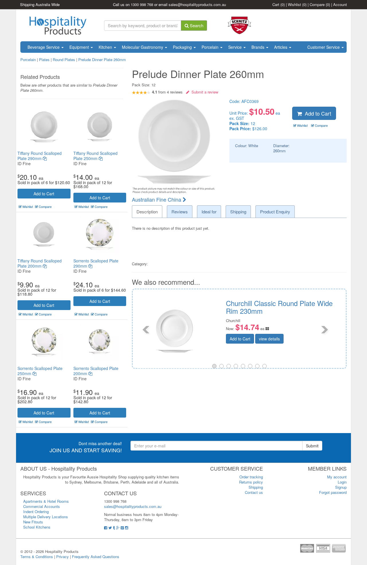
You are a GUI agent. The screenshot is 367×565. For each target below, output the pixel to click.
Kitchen (106, 47)
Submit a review (203, 92)
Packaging (183, 47)
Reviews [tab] (179, 212)
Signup (341, 487)
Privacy (62, 556)
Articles (281, 47)
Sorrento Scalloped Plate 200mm (95, 370)
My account (337, 477)
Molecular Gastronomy (143, 47)
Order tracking (251, 477)
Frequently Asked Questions (95, 556)
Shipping (256, 487)
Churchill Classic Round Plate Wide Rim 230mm (156, 306)
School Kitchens (36, 527)
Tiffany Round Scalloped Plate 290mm (39, 155)
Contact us (254, 492)
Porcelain (211, 47)
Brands (258, 47)
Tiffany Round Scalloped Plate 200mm (39, 263)
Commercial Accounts (41, 506)
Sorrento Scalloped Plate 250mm (40, 370)
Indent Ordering (36, 511)
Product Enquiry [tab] (275, 212)
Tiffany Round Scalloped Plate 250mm (95, 155)
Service (235, 47)
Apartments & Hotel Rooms (46, 501)
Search (196, 25)
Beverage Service (44, 47)
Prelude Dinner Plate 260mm (102, 59)
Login (342, 482)
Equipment (79, 47)
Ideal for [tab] (209, 212)
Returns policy (251, 482)
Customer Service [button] (324, 47)
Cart (278, 4)
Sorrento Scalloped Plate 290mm (95, 263)
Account (340, 4)
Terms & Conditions (36, 556)
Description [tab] (147, 212)
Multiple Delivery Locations (45, 516)
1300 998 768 (142, 4)
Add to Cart (44, 193)
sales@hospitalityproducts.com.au (197, 4)
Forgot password (333, 492)
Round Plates (64, 59)
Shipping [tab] (238, 212)
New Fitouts (33, 522)
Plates (44, 59)
